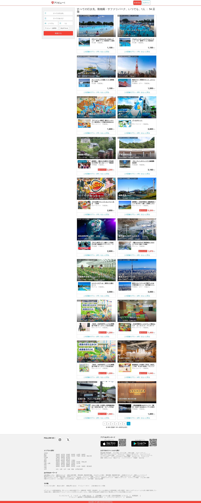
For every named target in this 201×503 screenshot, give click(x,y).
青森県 (58, 454)
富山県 (58, 459)
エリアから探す (49, 450)
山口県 (78, 463)
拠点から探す (61, 486)
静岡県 (58, 460)
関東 (45, 456)
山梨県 (58, 457)
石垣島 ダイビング (127, 475)
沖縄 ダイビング (60, 475)
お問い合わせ (86, 496)
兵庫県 (73, 462)
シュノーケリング (145, 454)
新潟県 (68, 457)
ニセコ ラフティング (101, 476)
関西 (45, 461)
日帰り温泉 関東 (71, 475)
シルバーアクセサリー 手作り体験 (120, 456)
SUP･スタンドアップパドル (108, 454)
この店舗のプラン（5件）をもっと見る (137, 92)
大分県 (78, 466)
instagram (59, 439)
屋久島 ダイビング (49, 476)
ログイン (146, 3)
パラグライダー (120, 455)
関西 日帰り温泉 (60, 476)
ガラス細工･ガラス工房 (119, 453)
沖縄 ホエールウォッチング (67, 477)
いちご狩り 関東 (144, 477)
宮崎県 (83, 466)
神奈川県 (89, 456)
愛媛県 (68, 465)
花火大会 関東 (99, 479)
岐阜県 (63, 460)
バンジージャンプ (127, 458)
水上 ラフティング (113, 476)
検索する (58, 33)
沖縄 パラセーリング (138, 476)
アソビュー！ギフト (84, 486)
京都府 (63, 462)
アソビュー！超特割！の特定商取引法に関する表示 (86, 497)
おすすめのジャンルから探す (110, 450)
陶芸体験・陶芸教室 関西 (85, 475)
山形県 (78, 454)
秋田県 (73, 454)
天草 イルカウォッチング (51, 477)
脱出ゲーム (117, 458)
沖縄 (45, 467)
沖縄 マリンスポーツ (50, 479)
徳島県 (58, 465)
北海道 (46, 453)
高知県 (73, 465)
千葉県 (78, 456)
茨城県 (68, 456)
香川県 (63, 465)
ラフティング (145, 456)
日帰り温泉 (131, 453)
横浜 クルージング (126, 476)
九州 (45, 466)
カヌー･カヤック (140, 453)
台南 (69, 469)
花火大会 (141, 458)
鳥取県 (58, 463)
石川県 (63, 459)
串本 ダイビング (95, 477)
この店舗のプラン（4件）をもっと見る (137, 214)
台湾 (45, 469)
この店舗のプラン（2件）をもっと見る (96, 255)
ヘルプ (76, 496)
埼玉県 (73, 456)
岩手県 (63, 454)
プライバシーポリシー (114, 497)
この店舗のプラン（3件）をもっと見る (137, 133)
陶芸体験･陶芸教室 (105, 453)
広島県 (73, 463)
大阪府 (68, 462)
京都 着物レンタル (49, 475)
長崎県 (68, 466)
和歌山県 (84, 462)
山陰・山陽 (47, 463)
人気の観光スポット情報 (98, 486)
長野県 (63, 457)
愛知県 (68, 460)
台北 (57, 469)
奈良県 (78, 462)
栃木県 (58, 456)
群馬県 (63, 456)
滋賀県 (58, 462)
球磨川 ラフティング (120, 477)
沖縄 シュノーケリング (140, 475)
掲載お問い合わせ (71, 486)
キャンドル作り (104, 456)
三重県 (73, 460)
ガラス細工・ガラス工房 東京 (65, 479)
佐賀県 (63, 466)
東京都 (83, 456)
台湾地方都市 (79, 469)
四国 (45, 464)
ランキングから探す (49, 486)
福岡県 (58, 466)
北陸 (45, 458)
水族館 (135, 458)
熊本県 (73, 466)
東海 (45, 460)
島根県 (63, 463)
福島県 (83, 454)
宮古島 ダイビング (81, 479)
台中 (65, 469)
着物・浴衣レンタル (106, 458)
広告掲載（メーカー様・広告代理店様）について (112, 496)
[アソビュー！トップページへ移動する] (57, 2)
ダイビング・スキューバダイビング (128, 454)
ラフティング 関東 (88, 476)
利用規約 (135, 496)
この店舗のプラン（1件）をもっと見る (96, 51)
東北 (45, 454)
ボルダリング (136, 456)
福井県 (68, 459)
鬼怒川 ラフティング (107, 477)
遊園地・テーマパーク (133, 455)
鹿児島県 (89, 466)
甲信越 (46, 457)
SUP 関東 (90, 479)
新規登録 (137, 3)
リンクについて (64, 496)
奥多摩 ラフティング (83, 477)
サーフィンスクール (146, 455)
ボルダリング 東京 (99, 475)
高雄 (72, 469)
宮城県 (68, 454)
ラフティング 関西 (133, 477)
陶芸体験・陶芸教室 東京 (113, 475)
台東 (61, 469)
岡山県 (68, 463)
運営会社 (129, 497)
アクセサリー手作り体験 (107, 455)
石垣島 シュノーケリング (74, 476)
